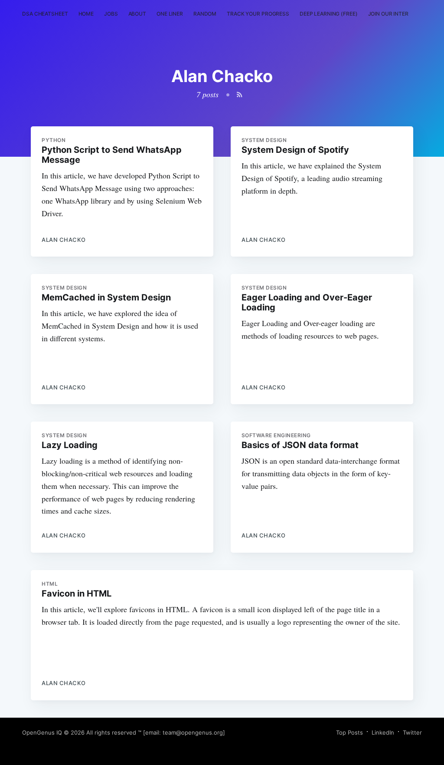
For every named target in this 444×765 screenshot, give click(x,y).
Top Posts (349, 732)
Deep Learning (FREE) (329, 13)
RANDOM (204, 13)
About (137, 13)
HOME (86, 13)
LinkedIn (383, 732)
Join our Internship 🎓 (400, 13)
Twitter (412, 732)
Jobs (111, 13)
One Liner (170, 13)
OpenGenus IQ (42, 732)
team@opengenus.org (193, 732)
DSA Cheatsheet (45, 13)
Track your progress (258, 13)
